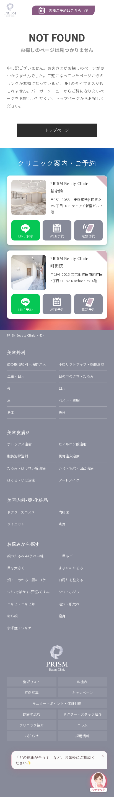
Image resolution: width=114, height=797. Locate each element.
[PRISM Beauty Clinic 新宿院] (57, 210)
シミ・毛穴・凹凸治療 (76, 468)
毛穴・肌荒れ (69, 603)
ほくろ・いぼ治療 (21, 480)
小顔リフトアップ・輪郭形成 (81, 364)
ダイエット (16, 524)
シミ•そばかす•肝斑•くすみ (28, 591)
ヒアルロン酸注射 (73, 444)
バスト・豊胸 (69, 400)
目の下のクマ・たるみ (76, 376)
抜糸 (62, 412)
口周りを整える (71, 579)
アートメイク (69, 480)
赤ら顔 (12, 615)
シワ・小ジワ (69, 591)
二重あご (66, 555)
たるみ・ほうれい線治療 (26, 468)
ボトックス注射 (19, 444)
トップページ (57, 130)
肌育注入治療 (69, 455)
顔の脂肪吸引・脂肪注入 (26, 364)
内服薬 (64, 512)
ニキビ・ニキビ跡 (21, 603)
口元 (62, 388)
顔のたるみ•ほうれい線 (25, 555)
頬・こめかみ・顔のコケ (26, 579)
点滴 (62, 524)
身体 (10, 412)
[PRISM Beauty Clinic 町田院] (57, 285)
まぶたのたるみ (71, 567)
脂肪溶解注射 (17, 455)
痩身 (62, 615)
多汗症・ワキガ (19, 627)
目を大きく (16, 567)
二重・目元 (16, 376)
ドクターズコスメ (21, 512)
